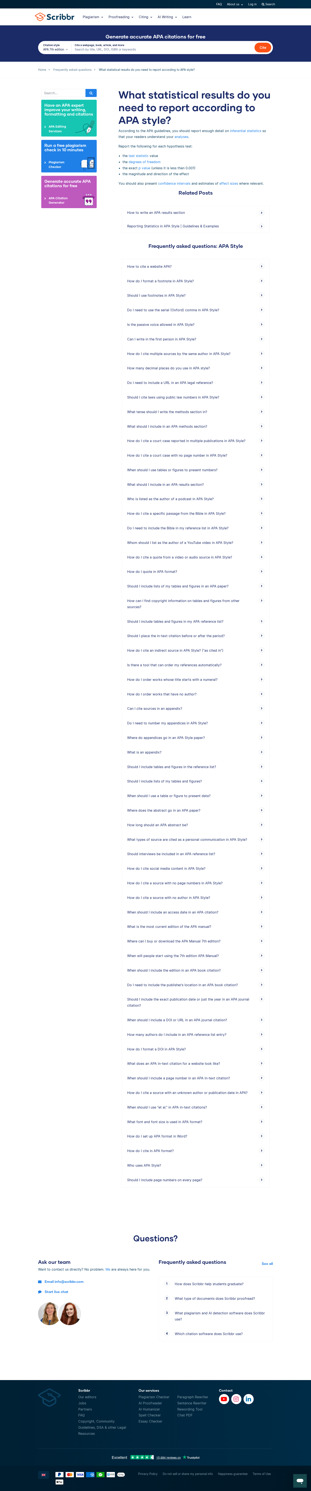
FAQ (219, 4)
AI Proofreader (150, 1403)
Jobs (82, 1403)
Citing (144, 17)
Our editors (87, 1397)
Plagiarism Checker (154, 1397)
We (107, 1269)
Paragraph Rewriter (192, 1397)
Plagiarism (91, 17)
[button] (300, 1481)
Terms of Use (262, 1474)
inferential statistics (245, 131)
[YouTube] (224, 1399)
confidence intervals (174, 183)
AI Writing (166, 17)
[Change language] (43, 1475)
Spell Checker (150, 1415)
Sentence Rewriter (191, 1403)
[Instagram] (236, 1399)
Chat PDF (185, 1415)
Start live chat (56, 1292)
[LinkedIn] (249, 1399)
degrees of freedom (145, 162)
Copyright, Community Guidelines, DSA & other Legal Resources (102, 1427)
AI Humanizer (149, 1409)
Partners (85, 1409)
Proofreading (120, 17)
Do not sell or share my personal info (188, 1474)
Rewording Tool (189, 1409)
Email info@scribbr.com (64, 1281)
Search (269, 4)
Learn (186, 17)
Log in (252, 4)
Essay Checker (150, 1421)
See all (267, 1264)
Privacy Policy (148, 1474)
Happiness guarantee (233, 1474)
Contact (226, 1390)
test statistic (139, 156)
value (144, 168)
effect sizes (228, 183)
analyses (181, 137)
